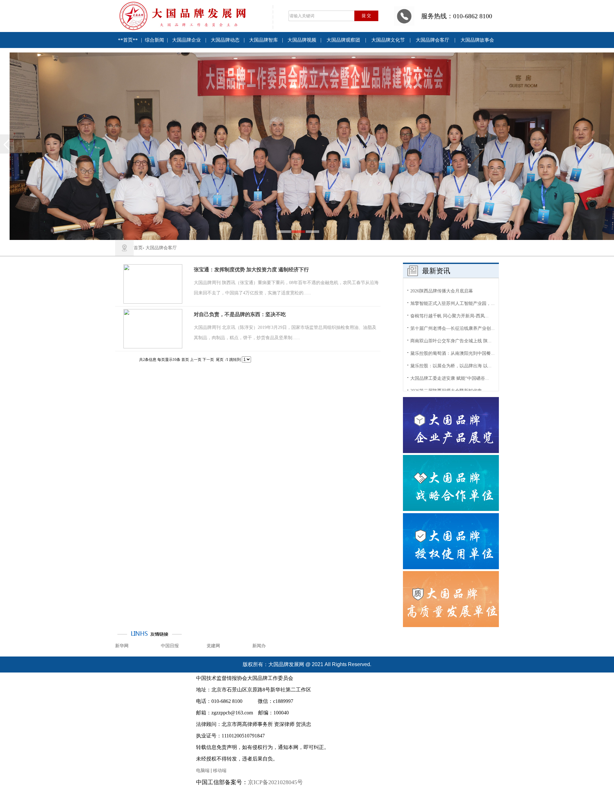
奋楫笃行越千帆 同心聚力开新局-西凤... (449, 291)
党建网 (213, 645)
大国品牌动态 (225, 40)
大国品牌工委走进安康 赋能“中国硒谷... (449, 354)
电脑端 (202, 770)
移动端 (219, 770)
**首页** (128, 40)
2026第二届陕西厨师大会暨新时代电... (448, 366)
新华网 (122, 645)
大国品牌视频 (301, 40)
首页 (138, 247)
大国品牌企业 (186, 40)
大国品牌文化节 (388, 40)
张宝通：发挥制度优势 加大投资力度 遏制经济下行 (251, 269)
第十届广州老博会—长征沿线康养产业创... (452, 304)
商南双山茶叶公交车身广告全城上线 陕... (451, 316)
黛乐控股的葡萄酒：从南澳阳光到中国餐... (452, 329)
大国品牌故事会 (477, 40)
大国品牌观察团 (343, 40)
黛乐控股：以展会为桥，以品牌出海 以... (451, 341)
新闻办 (259, 645)
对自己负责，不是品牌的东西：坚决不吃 (240, 314)
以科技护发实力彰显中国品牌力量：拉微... (452, 379)
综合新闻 (154, 40)
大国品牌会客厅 (432, 40)
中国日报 (170, 645)
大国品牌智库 (263, 40)
